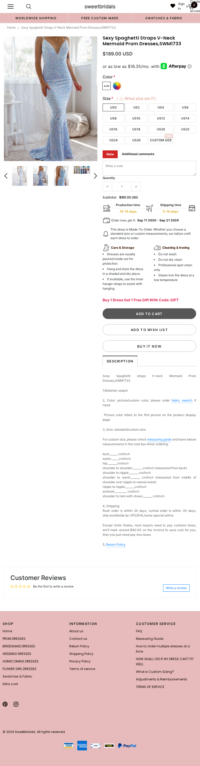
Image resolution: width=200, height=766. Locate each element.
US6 (185, 107)
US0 (113, 107)
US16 (113, 129)
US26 (136, 140)
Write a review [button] (176, 588)
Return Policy (116, 544)
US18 (136, 129)
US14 (185, 118)
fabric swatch (182, 400)
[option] (36, 18)
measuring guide (159, 439)
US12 (161, 118)
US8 (113, 118)
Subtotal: (110, 197)
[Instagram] (16, 704)
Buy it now (149, 346)
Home (11, 27)
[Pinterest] (5, 704)
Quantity (109, 178)
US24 (113, 140)
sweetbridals (99, 6)
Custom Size (161, 140)
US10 (136, 118)
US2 (136, 107)
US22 (185, 129)
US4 (161, 107)
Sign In (181, 6)
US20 (161, 129)
